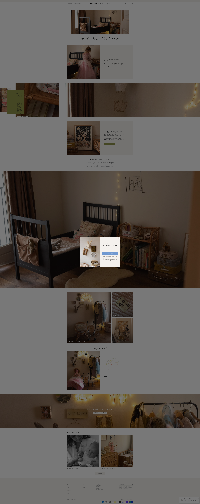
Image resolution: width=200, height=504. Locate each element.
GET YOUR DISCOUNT (110, 253)
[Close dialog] (119, 238)
